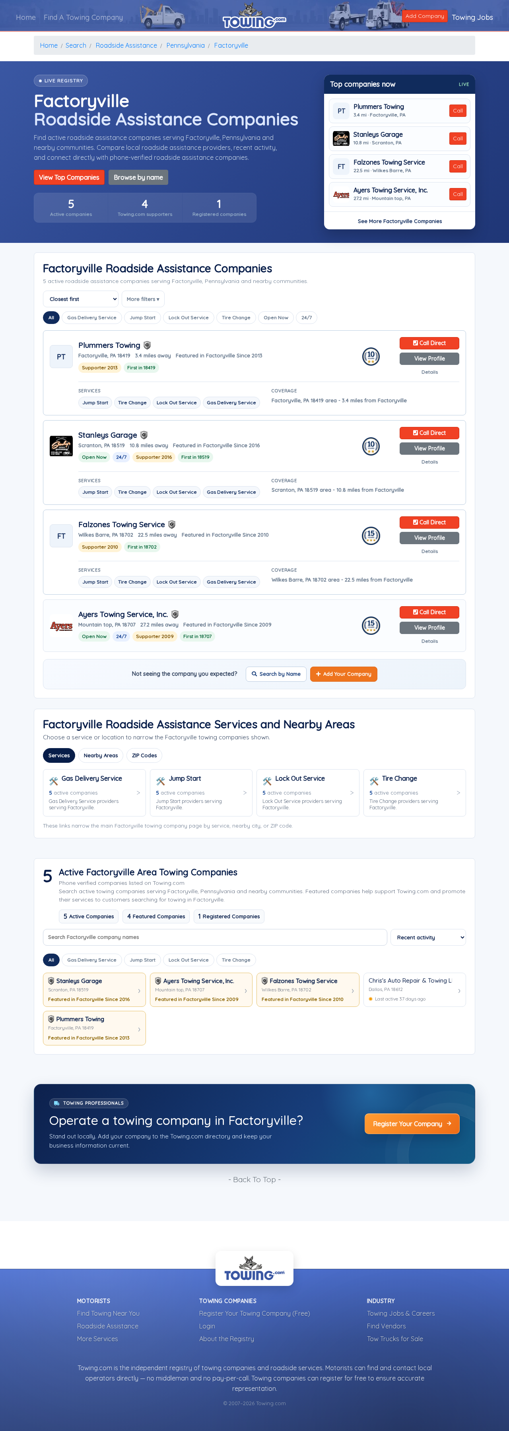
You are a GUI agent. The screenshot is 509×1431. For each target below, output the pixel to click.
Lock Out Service (189, 317)
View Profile (429, 358)
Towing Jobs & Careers (401, 1313)
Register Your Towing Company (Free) (254, 1313)
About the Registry (226, 1339)
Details (430, 372)
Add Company (425, 15)
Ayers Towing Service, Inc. (391, 190)
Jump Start (142, 317)
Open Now (276, 317)
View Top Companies (69, 177)
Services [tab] (59, 755)
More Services (97, 1339)
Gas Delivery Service (92, 317)
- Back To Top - (254, 1179)
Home (26, 17)
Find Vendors (386, 1326)
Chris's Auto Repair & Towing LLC (411, 980)
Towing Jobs (472, 17)
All (51, 317)
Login (207, 1326)
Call (458, 110)
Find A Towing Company (83, 17)
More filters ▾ (143, 299)
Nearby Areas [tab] (101, 755)
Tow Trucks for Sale (395, 1339)
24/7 (306, 317)
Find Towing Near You (108, 1313)
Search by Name (280, 674)
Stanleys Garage (378, 134)
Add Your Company (347, 674)
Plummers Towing (379, 107)
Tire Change (236, 317)
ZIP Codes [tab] (144, 755)
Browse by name (138, 177)
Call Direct (432, 343)
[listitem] (71, 207)
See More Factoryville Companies (400, 221)
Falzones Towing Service (389, 162)
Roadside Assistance (107, 1326)
